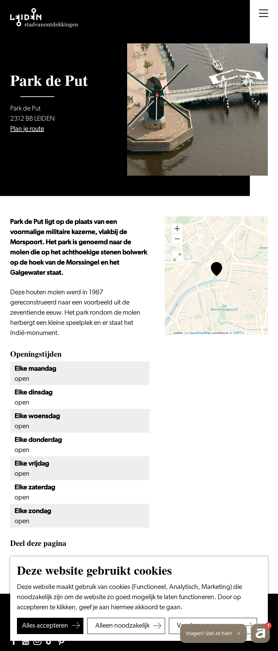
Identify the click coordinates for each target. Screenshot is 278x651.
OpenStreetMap (200, 333)
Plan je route (27, 129)
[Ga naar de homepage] (44, 18)
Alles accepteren (45, 626)
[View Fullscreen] (177, 256)
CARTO (238, 333)
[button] (216, 269)
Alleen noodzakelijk (122, 626)
